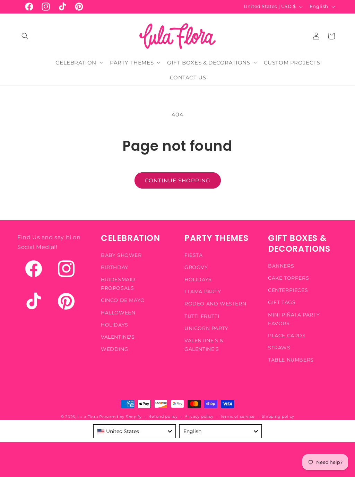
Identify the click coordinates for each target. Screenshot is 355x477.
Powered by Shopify (120, 416)
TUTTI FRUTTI (201, 316)
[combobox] (134, 431)
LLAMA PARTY (202, 291)
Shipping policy (278, 416)
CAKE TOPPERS (288, 278)
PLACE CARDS (287, 335)
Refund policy (163, 416)
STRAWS (279, 348)
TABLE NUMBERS (291, 360)
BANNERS (281, 266)
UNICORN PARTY (206, 328)
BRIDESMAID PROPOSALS (118, 283)
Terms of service (237, 416)
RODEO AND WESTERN (215, 304)
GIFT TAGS (281, 302)
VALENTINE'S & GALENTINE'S (203, 344)
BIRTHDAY (114, 267)
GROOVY (196, 267)
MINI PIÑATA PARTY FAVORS (294, 319)
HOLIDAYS (114, 325)
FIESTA (193, 255)
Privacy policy (199, 416)
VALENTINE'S (118, 337)
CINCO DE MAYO (123, 300)
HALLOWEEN (118, 313)
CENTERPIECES (288, 290)
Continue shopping (177, 180)
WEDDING (114, 349)
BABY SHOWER (121, 255)
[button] (25, 36)
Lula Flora (87, 416)
